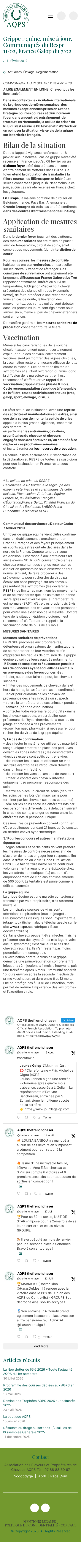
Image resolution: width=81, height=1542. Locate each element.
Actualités (15, 72)
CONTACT (68, 1525)
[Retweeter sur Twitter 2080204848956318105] (28, 1337)
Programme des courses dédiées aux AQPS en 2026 (39, 1387)
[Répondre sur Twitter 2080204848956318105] (20, 1337)
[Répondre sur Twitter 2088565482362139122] (20, 1117)
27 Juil (48, 1211)
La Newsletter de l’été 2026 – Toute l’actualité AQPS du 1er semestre (37, 1371)
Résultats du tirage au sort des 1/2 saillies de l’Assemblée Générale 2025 (37, 1430)
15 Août (49, 1052)
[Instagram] (45, 1508)
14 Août (49, 1135)
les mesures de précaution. (55, 448)
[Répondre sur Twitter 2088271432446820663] (20, 1193)
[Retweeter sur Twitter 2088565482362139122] (28, 1117)
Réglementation (47, 72)
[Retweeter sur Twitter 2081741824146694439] (28, 1261)
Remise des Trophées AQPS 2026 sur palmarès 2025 (39, 1403)
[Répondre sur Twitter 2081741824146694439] (20, 1261)
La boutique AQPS (17, 1417)
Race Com (58, 1476)
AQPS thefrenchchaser (35, 1047)
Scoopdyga (23, 1476)
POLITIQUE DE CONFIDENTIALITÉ (31, 1525)
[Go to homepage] (16, 15)
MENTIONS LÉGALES (39, 1521)
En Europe (11, 198)
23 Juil (48, 1278)
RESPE (8, 590)
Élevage (29, 72)
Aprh (42, 1476)
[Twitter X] (34, 1508)
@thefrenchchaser (28, 1052)
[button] (50, 16)
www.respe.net (21, 927)
